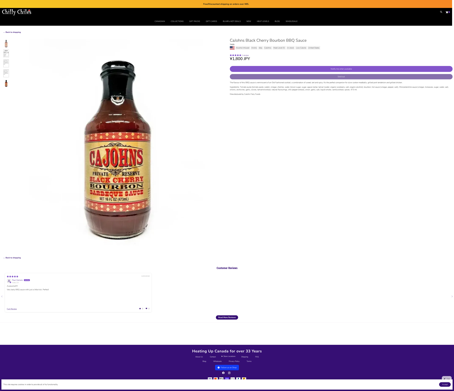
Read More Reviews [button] (227, 317)
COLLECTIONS (177, 21)
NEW (249, 21)
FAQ (257, 357)
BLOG (277, 21)
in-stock (290, 48)
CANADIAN (160, 21)
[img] (12, 276)
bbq (260, 48)
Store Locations (229, 356)
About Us (199, 357)
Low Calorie (301, 48)
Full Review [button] (12, 309)
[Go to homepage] (16, 15)
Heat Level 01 (279, 48)
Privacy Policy (234, 361)
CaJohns (267, 48)
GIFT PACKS (194, 21)
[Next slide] (452, 296)
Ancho (254, 48)
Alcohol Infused (242, 48)
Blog (204, 361)
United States (313, 48)
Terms (249, 361)
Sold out (341, 76)
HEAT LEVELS (263, 21)
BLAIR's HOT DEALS (232, 21)
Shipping (244, 357)
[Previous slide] (2, 296)
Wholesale (217, 361)
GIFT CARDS (211, 21)
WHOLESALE (291, 21)
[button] (236, 55)
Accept (445, 384)
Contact (213, 357)
